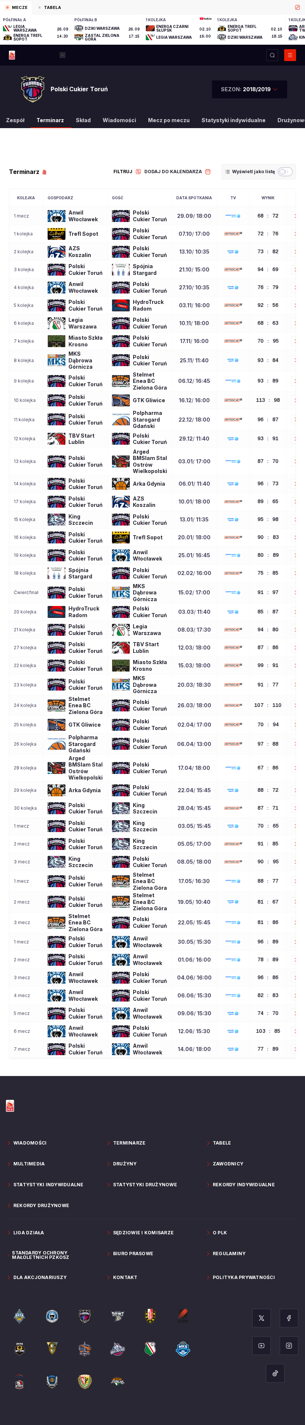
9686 (267, 977)
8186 (267, 922)
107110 (268, 705)
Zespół (15, 120)
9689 (267, 942)
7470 (268, 1013)
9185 (267, 844)
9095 (268, 861)
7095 (268, 341)
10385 (268, 1031)
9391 (267, 438)
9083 (268, 537)
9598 (267, 519)
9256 (267, 305)
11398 (268, 400)
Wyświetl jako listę (253, 171)
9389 (267, 381)
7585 (267, 573)
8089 (268, 555)
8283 (267, 995)
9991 (267, 665)
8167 (267, 902)
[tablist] (152, 7)
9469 (267, 269)
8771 (267, 808)
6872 (267, 216)
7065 (268, 826)
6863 (267, 323)
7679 (267, 287)
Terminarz (50, 120)
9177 (267, 685)
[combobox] (249, 89)
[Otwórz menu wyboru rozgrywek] (62, 55)
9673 (267, 483)
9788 (267, 744)
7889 (267, 959)
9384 (267, 360)
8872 (267, 790)
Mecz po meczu (169, 120)
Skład (83, 120)
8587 (267, 612)
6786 (267, 768)
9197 (267, 592)
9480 (268, 629)
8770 (268, 461)
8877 (267, 881)
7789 (267, 1049)
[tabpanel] (152, 30)
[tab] (16, 8)
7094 (268, 724)
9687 (267, 419)
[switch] (285, 171)
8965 (267, 501)
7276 (267, 234)
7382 (267, 251)
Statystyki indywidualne (234, 120)
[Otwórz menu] (290, 55)
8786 (267, 647)
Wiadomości (119, 120)
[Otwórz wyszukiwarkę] (272, 55)
